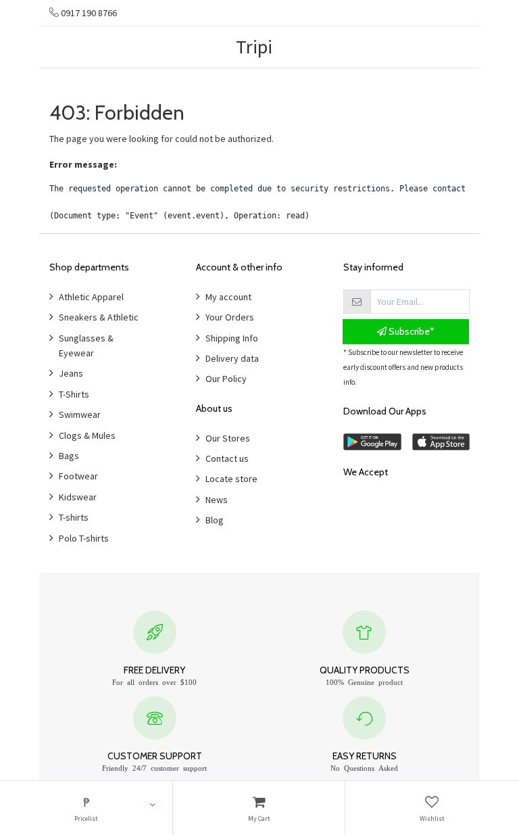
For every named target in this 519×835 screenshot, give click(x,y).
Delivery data (232, 358)
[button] (86, 808)
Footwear (78, 476)
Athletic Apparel (91, 297)
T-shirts (74, 517)
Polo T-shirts (84, 538)
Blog (214, 520)
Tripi (254, 46)
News (216, 500)
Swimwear (80, 414)
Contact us (227, 458)
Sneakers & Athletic (99, 317)
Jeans (71, 373)
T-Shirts (74, 394)
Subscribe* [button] (411, 331)
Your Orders (229, 317)
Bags (69, 456)
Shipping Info (231, 338)
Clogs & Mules (87, 435)
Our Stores (227, 438)
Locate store (231, 479)
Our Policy (226, 379)
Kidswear (78, 497)
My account (228, 297)
